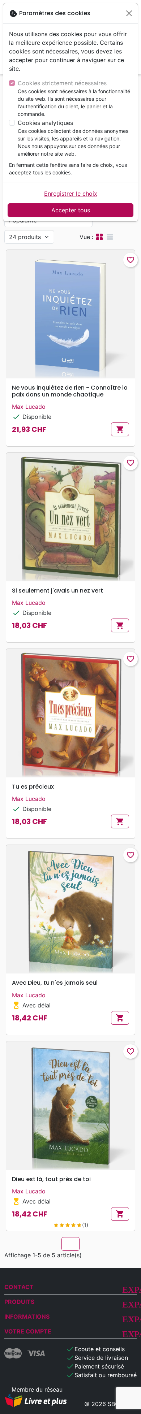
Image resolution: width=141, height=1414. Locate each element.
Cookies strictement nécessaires (62, 83)
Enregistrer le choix (70, 193)
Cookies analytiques (45, 122)
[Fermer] (129, 13)
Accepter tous (70, 210)
